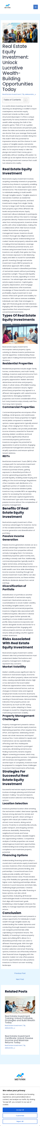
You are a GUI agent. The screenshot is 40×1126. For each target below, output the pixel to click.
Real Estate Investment (11, 94)
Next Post (20, 979)
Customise (20, 1116)
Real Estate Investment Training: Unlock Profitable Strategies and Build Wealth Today (20, 1019)
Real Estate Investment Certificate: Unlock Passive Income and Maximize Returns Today (19, 1039)
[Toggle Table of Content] (24, 100)
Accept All (20, 1110)
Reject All (20, 1121)
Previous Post (20, 973)
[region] (20, 1106)
